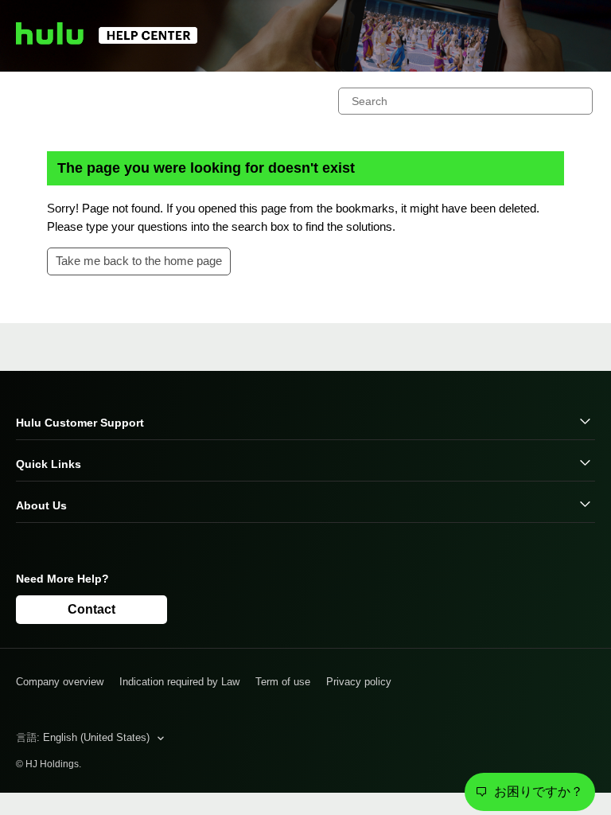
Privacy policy (358, 682)
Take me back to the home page (139, 260)
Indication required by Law (179, 682)
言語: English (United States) (84, 737)
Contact (91, 609)
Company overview (59, 682)
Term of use (282, 682)
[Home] (114, 40)
